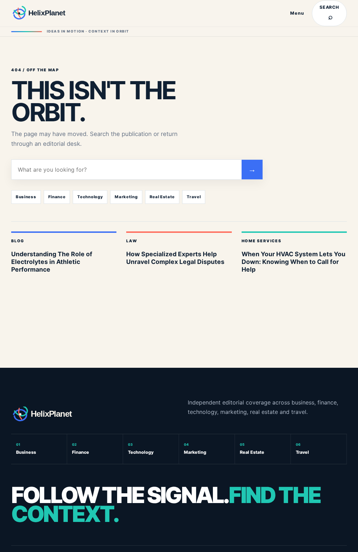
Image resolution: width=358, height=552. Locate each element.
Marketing (126, 196)
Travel (194, 196)
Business (26, 196)
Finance (57, 196)
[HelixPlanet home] (48, 13)
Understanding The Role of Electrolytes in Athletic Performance (51, 261)
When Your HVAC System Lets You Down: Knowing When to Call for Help (293, 261)
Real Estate (162, 196)
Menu (297, 13)
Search (329, 13)
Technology (90, 196)
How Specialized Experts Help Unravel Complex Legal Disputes (175, 257)
